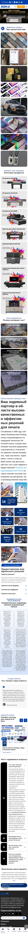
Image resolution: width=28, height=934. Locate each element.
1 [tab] (11, 21)
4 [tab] (16, 21)
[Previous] (1, 17)
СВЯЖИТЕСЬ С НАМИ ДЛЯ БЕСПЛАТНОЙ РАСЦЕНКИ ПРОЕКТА (13, 885)
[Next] (26, 17)
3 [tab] (14, 21)
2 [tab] (13, 21)
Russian (6, 2)
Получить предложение (21, 6)
